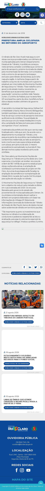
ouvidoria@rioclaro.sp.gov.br (22, 444)
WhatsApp (41, 267)
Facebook (24, 267)
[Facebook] (17, 15)
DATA (23, 22)
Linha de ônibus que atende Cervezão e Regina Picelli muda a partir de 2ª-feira (20, 402)
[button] (42, 15)
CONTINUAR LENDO (33, 326)
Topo (40, 483)
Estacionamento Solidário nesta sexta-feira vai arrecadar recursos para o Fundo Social (20, 358)
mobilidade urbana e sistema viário (26, 273)
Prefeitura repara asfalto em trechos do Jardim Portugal (19, 317)
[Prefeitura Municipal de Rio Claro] (15, 4)
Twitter (35, 267)
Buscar (37, 9)
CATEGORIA (6, 22)
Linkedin (30, 267)
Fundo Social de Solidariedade (17, 363)
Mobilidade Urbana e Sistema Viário (15, 37)
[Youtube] (27, 15)
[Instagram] (22, 15)
